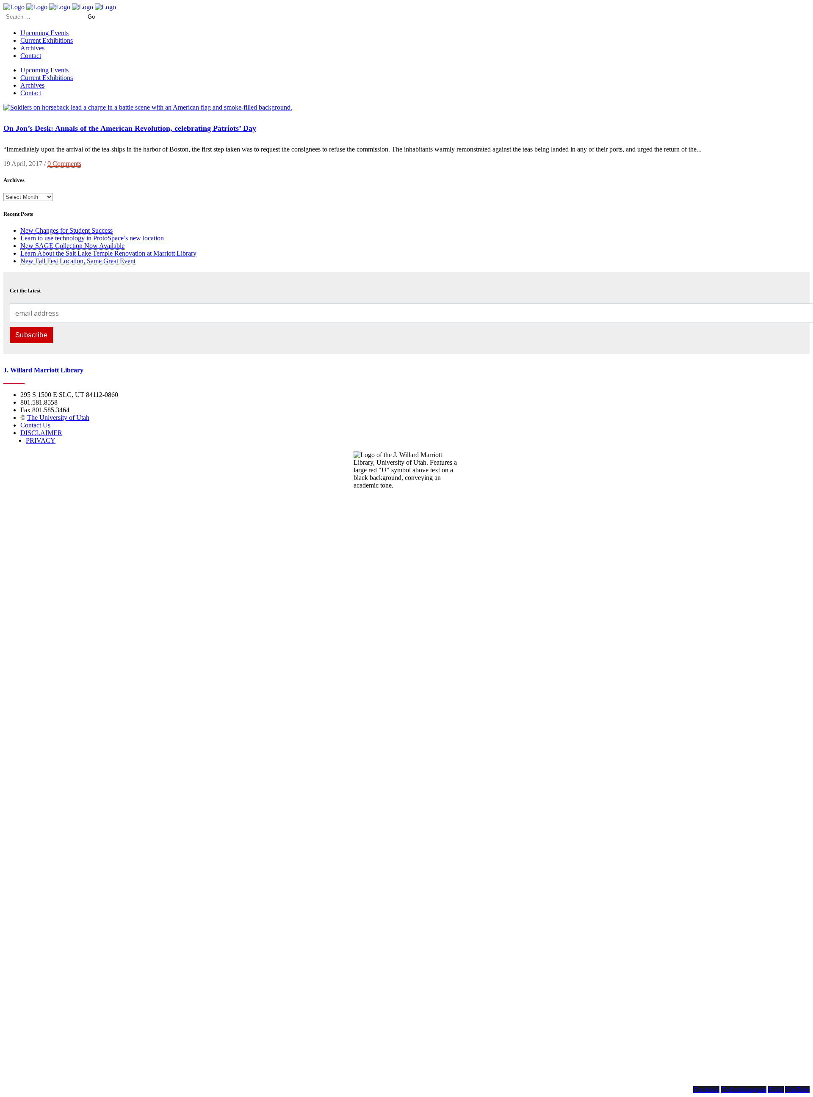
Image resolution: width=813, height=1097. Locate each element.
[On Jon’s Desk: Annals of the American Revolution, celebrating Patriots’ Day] (147, 107)
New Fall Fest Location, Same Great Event (78, 261)
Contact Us (35, 425)
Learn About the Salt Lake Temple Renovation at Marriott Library (108, 253)
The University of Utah (58, 417)
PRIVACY (40, 440)
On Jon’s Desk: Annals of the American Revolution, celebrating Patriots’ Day (129, 128)
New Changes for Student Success (66, 230)
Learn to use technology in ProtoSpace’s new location (92, 238)
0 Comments (64, 163)
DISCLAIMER (41, 432)
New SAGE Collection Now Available (72, 245)
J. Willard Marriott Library (43, 370)
